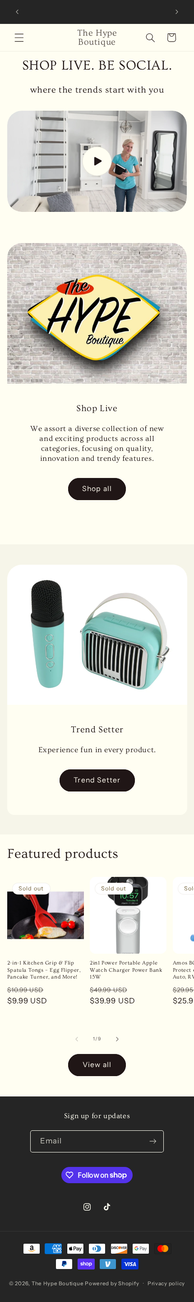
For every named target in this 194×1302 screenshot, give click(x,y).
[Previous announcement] (17, 12)
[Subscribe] (153, 1141)
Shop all (96, 488)
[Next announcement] (177, 12)
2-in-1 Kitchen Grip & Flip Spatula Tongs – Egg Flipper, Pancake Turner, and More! (44, 970)
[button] (19, 37)
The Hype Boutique (58, 1283)
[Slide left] (77, 1039)
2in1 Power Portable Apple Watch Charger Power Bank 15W (126, 970)
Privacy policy (166, 1283)
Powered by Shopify (112, 1283)
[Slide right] (117, 1039)
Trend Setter (97, 780)
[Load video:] (97, 161)
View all (97, 1064)
